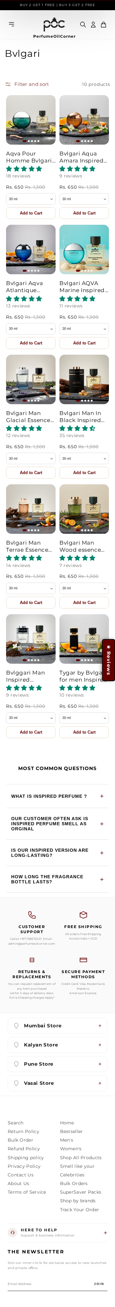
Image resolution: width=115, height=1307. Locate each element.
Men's (66, 1140)
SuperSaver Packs (81, 1192)
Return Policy (23, 1131)
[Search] (83, 24)
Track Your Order (79, 1210)
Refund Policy (24, 1149)
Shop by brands (78, 1201)
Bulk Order (20, 1140)
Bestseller (71, 1131)
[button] (103, 24)
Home (67, 1123)
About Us (18, 1183)
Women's (71, 1149)
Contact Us (21, 1175)
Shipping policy (26, 1157)
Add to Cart (31, 213)
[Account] (93, 24)
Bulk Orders (74, 1183)
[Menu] (11, 24)
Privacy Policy (24, 1166)
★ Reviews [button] (108, 660)
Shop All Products (81, 1157)
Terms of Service (27, 1192)
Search (16, 1123)
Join (99, 1284)
